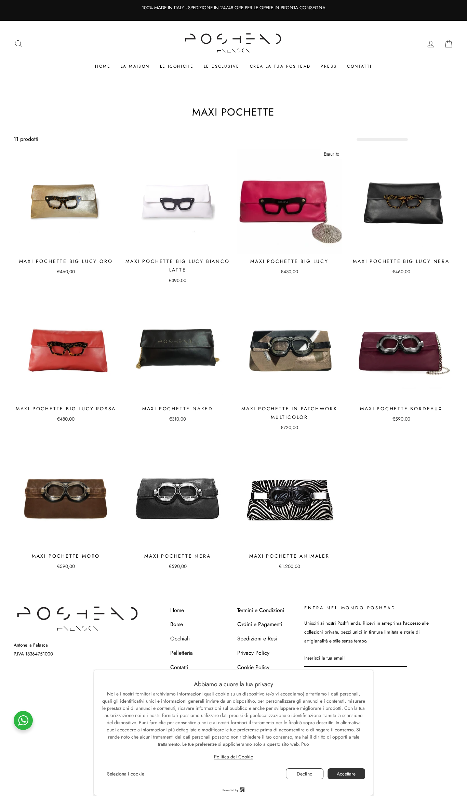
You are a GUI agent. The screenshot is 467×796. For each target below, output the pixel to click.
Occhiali (180, 638)
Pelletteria (181, 653)
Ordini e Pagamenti (259, 624)
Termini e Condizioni (260, 610)
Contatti (359, 66)
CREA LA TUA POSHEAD (280, 66)
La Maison (135, 66)
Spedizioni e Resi (257, 638)
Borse (176, 624)
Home (102, 66)
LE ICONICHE (177, 66)
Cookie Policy (253, 667)
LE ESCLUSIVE (222, 66)
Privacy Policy (253, 653)
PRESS (329, 66)
